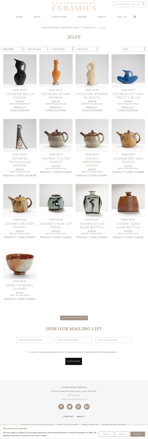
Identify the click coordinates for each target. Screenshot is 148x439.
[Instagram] (78, 407)
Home (19, 17)
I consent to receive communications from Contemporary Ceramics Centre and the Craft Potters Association (73, 352)
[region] (74, 432)
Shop (37, 17)
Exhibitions (59, 17)
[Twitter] (70, 407)
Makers (82, 17)
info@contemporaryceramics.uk (74, 399)
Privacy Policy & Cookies (67, 425)
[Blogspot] (87, 407)
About (102, 17)
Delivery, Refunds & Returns (114, 425)
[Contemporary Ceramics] (74, 6)
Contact (68, 416)
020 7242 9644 (74, 395)
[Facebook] (61, 407)
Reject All (122, 434)
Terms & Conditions (90, 425)
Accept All (138, 434)
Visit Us (122, 17)
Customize (106, 434)
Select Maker (8, 49)
